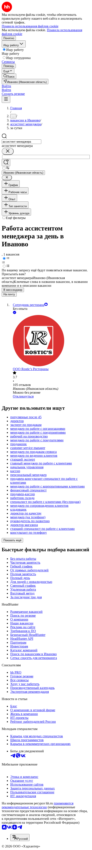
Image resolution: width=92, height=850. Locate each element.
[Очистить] (8, 151)
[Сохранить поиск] (6, 162)
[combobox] (21, 141)
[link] (9, 76)
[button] (6, 86)
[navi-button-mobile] (6, 99)
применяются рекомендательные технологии (37, 805)
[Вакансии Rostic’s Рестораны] (50, 341)
